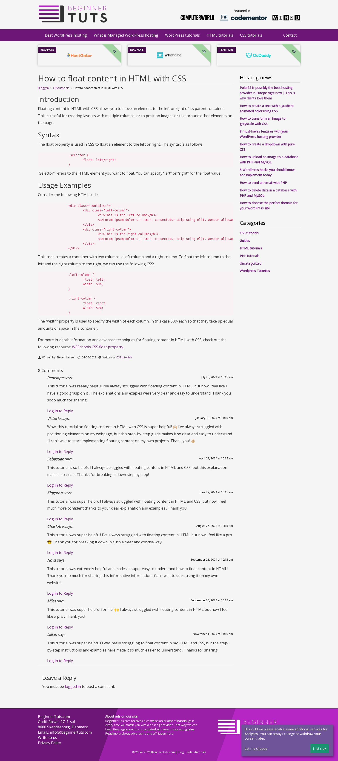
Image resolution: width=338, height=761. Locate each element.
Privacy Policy (49, 742)
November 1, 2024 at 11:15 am (213, 634)
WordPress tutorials (182, 35)
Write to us (47, 737)
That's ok (319, 748)
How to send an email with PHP (263, 182)
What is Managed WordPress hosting (126, 35)
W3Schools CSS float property (97, 346)
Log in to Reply (60, 410)
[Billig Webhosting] (72, 13)
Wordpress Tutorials (255, 270)
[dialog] (287, 740)
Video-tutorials (196, 752)
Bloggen (43, 88)
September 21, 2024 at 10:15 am (212, 560)
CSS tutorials (251, 35)
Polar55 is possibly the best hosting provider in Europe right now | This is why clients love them (267, 92)
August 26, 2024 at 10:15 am (214, 526)
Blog (181, 752)
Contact (290, 35)
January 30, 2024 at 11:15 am (214, 418)
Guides (245, 240)
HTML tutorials (220, 35)
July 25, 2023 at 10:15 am (217, 377)
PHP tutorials (249, 256)
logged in (73, 686)
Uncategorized (250, 263)
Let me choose (256, 748)
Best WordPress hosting (66, 35)
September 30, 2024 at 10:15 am (212, 600)
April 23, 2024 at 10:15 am (216, 458)
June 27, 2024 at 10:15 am (216, 492)
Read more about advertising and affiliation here (139, 733)
